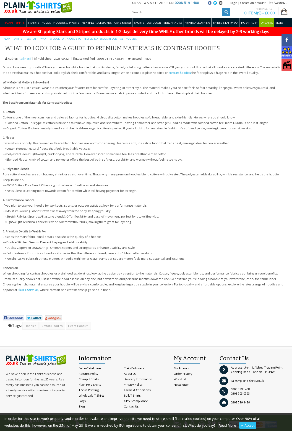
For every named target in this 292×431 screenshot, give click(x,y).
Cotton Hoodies (52, 326)
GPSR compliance (136, 401)
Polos (46, 23)
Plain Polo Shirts (90, 384)
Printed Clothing (197, 23)
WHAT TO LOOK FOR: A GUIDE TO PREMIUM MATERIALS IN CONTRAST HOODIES (88, 38)
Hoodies (30, 326)
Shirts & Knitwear (225, 23)
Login (233, 3)
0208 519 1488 (240, 389)
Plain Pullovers (134, 368)
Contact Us (131, 406)
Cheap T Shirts (89, 379)
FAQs (82, 401)
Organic (267, 23)
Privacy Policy (133, 384)
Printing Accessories (97, 23)
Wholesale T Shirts (91, 395)
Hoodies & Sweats (66, 23)
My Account (182, 368)
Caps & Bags (122, 23)
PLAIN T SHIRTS (12, 38)
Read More (227, 425)
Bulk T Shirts (132, 395)
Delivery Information (138, 379)
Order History (183, 374)
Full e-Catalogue (90, 368)
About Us (130, 374)
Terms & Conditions (137, 390)
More (279, 23)
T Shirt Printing (89, 390)
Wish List (180, 379)
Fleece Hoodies (78, 326)
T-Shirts (33, 23)
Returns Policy (88, 374)
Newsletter (181, 384)
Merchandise (173, 23)
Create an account (253, 3)
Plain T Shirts (14, 23)
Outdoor (154, 23)
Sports (139, 23)
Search (31, 38)
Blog (82, 406)
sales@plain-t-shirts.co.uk (247, 381)
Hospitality (249, 23)
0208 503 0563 (240, 393)
